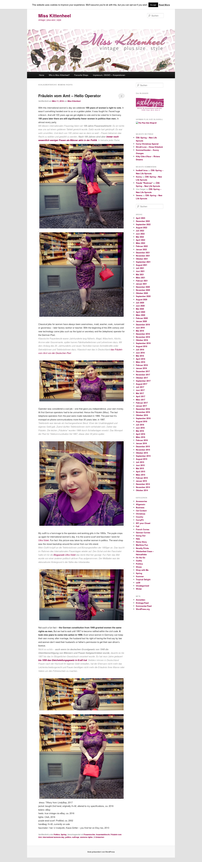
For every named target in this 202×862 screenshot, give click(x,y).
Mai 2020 (140, 308)
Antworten (99, 837)
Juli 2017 (140, 387)
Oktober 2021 (142, 258)
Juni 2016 (140, 427)
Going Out (140, 535)
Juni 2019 (140, 327)
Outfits (139, 560)
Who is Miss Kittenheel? (59, 75)
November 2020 (143, 290)
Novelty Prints (142, 548)
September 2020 (143, 296)
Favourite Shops (81, 75)
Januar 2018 (141, 368)
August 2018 (141, 346)
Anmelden (140, 599)
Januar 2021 (141, 283)
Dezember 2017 (143, 371)
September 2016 (143, 418)
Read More (164, 4)
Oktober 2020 (142, 293)
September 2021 (143, 261)
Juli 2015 (140, 462)
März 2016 (140, 437)
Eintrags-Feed (142, 602)
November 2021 (143, 255)
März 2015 (140, 474)
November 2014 (143, 487)
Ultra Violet (43, 540)
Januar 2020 (141, 321)
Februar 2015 (142, 477)
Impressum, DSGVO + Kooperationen (109, 75)
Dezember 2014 (143, 484)
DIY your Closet (143, 523)
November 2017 (143, 374)
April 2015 (140, 471)
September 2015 (143, 455)
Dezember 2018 (143, 333)
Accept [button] (153, 4)
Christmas (140, 513)
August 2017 (141, 383)
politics (68, 837)
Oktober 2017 (142, 377)
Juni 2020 (140, 305)
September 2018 (143, 343)
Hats (138, 538)
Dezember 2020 (143, 286)
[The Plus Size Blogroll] (150, 112)
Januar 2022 (141, 249)
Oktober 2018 (142, 340)
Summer (140, 576)
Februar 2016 (142, 440)
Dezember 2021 (143, 252)
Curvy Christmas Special (147, 143)
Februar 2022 (142, 246)
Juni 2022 (140, 233)
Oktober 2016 (142, 415)
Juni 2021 (140, 271)
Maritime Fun (142, 545)
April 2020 (140, 311)
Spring (63, 834)
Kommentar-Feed (144, 606)
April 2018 (140, 358)
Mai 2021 (140, 274)
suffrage (75, 837)
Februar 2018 (142, 365)
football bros (142, 170)
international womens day (53, 837)
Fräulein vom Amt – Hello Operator (69, 95)
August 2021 (141, 265)
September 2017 (143, 380)
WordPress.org (143, 609)
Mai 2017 (140, 393)
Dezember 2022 (143, 221)
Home (41, 75)
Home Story (141, 541)
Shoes (139, 566)
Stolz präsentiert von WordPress (101, 851)
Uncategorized (142, 585)
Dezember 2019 (143, 324)
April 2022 (140, 239)
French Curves (142, 529)
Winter (139, 588)
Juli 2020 (140, 302)
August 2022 (141, 227)
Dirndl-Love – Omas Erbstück (149, 146)
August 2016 (141, 421)
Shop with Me (142, 570)
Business (140, 507)
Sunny (139, 176)
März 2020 (140, 315)
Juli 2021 (140, 268)
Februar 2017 (142, 402)
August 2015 (141, 459)
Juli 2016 (140, 424)
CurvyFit (140, 519)
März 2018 (140, 362)
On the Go (140, 557)
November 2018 (143, 337)
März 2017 (140, 399)
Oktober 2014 (142, 490)
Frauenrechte (89, 834)
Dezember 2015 (143, 446)
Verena (139, 195)
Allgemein (140, 504)
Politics (57, 834)
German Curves (143, 532)
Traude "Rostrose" (144, 182)
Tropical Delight (143, 579)
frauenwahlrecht (103, 834)
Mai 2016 (140, 430)
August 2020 (141, 299)
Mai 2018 (140, 355)
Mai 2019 (140, 330)
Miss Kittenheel (54, 15)
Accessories (141, 501)
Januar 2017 (141, 405)
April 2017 (140, 396)
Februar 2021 (142, 280)
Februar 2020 (142, 318)
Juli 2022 (140, 230)
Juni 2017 (140, 390)
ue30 (138, 582)
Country (139, 516)
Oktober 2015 (142, 452)
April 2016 (140, 434)
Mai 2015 (140, 468)
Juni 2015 (140, 465)
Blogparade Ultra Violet (65, 554)
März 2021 (140, 277)
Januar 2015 (141, 481)
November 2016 (143, 412)
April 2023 (140, 218)
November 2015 (143, 449)
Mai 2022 (140, 236)
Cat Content (141, 510)
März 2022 (140, 243)
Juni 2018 (140, 352)
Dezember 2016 (143, 409)
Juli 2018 (140, 349)
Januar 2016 (141, 443)
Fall (137, 526)
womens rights (86, 837)
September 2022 (143, 224)
